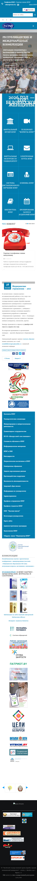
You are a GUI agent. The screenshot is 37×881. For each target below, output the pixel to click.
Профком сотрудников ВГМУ (14, 501)
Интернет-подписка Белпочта (18, 621)
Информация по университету (15, 491)
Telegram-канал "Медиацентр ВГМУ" (17, 536)
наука (9, 350)
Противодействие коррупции (14, 476)
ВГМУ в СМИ (8, 451)
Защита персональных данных (15, 471)
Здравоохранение (10, 496)
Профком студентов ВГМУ (13, 506)
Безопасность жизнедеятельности (16, 481)
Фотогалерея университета (13, 516)
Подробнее (9, 65)
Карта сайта (8, 521)
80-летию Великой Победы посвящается (14, 254)
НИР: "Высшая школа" (12, 511)
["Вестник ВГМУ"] (13, 583)
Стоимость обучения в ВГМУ (14, 441)
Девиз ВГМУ (33, 4)
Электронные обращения (13, 466)
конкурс (4, 350)
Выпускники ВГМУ (10, 531)
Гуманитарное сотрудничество (15, 431)
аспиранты (23, 350)
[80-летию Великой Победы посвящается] (16, 239)
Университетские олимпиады (14, 419)
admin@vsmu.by (10, 4)
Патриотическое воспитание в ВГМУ (17, 461)
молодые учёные (15, 350)
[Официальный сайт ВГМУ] (14, 25)
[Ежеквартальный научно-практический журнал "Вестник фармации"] (24, 583)
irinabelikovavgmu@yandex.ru (11, 344)
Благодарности (9, 456)
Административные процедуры (15, 526)
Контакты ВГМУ (9, 414)
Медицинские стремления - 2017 (21, 287)
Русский (30, 9)
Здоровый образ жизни (12, 486)
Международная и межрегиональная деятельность (17, 425)
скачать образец (28, 339)
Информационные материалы (15, 446)
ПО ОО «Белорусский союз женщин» (17, 436)
